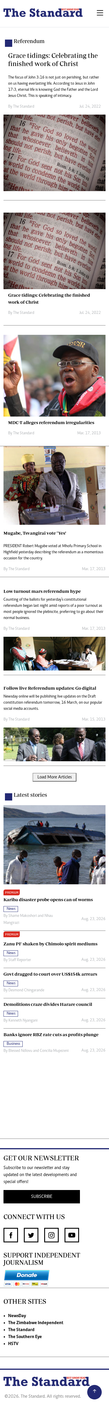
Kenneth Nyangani (22, 1021)
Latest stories (30, 795)
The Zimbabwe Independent (35, 1323)
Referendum (29, 41)
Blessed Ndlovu (20, 1051)
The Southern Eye (25, 1337)
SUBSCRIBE (41, 1196)
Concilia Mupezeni (54, 1051)
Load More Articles (54, 777)
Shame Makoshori (22, 916)
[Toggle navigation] (100, 13)
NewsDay (17, 1316)
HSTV (13, 1344)
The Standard (21, 1330)
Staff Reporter (19, 960)
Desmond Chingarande (26, 990)
